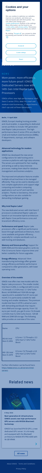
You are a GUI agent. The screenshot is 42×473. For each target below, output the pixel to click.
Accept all (17, 33)
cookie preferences (12, 23)
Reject (8, 30)
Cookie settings (21, 52)
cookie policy (10, 27)
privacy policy (23, 27)
